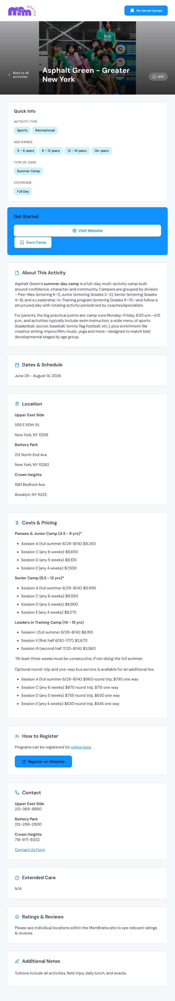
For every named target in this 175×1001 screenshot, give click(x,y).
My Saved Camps (149, 10)
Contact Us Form (30, 849)
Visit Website (90, 230)
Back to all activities (20, 75)
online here (81, 747)
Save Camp (36, 242)
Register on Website (46, 761)
